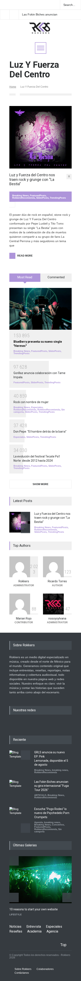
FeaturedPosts (38, 195)
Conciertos (58, 824)
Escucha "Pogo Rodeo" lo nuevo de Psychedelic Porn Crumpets (51, 813)
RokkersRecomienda (23, 198)
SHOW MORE (40, 484)
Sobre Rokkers (23, 969)
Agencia (52, 931)
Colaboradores (45, 969)
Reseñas (15, 931)
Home (12, 86)
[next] (25, 528)
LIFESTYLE (15, 914)
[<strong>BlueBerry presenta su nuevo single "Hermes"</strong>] (40, 309)
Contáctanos (22, 972)
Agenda (38, 822)
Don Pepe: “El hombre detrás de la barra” (40, 431)
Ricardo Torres (57, 581)
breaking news (60, 770)
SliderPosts (42, 198)
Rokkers (23, 581)
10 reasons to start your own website (33, 909)
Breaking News (20, 195)
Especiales (37, 407)
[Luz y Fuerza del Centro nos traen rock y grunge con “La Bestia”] (40, 137)
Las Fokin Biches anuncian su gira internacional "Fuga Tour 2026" (39, 14)
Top (63, 945)
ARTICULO (40, 795)
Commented (56, 277)
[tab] (24, 279)
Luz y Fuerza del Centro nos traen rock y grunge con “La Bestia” (32, 179)
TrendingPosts (58, 198)
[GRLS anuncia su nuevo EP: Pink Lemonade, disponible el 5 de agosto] (19, 760)
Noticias (15, 927)
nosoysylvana (57, 618)
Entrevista (33, 927)
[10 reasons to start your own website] (40, 879)
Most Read (24, 277)
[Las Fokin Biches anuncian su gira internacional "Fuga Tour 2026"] (19, 790)
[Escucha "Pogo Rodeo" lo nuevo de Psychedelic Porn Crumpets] (19, 817)
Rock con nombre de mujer (31, 402)
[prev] (25, 516)
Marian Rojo (24, 618)
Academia (34, 931)
